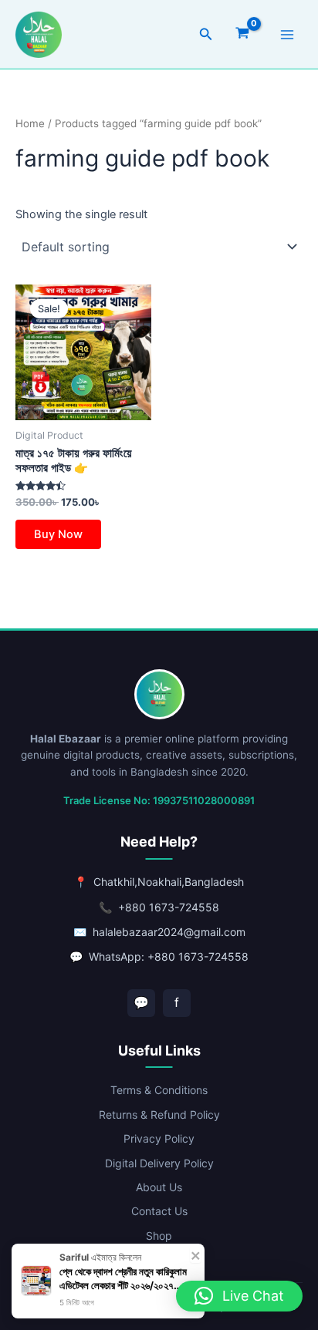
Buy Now (58, 534)
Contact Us (159, 1210)
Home (30, 123)
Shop (159, 1235)
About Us (159, 1187)
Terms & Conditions (159, 1089)
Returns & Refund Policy (159, 1114)
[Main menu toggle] (287, 34)
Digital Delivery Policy (159, 1163)
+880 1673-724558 (168, 907)
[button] (206, 34)
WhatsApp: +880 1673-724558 (169, 956)
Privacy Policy (159, 1138)
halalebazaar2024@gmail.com (169, 931)
